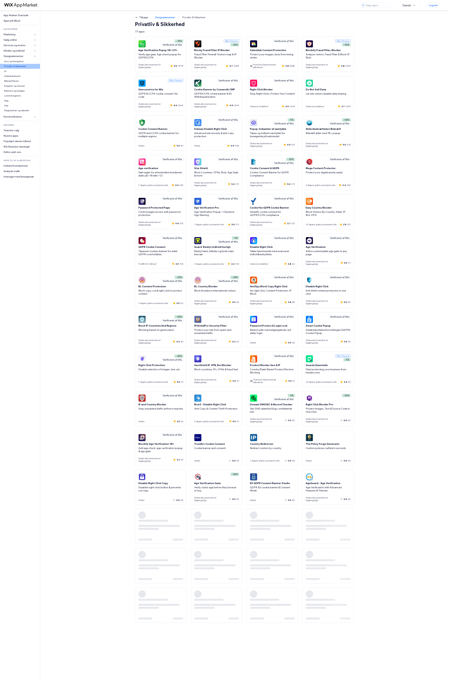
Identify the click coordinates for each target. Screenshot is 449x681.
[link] (20, 15)
